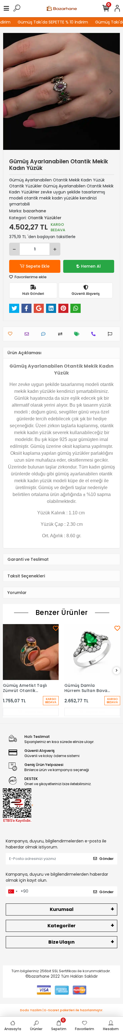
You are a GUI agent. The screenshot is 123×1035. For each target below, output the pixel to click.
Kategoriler (61, 925)
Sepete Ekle (37, 266)
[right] (117, 670)
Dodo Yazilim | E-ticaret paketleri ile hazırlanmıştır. (61, 1010)
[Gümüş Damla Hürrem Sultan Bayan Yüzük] (92, 652)
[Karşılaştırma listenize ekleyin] (62, 334)
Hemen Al (91, 266)
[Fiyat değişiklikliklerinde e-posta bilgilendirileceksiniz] (78, 334)
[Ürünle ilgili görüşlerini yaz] (45, 334)
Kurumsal (62, 909)
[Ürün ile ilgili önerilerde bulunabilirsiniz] (111, 334)
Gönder (106, 858)
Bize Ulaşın (61, 942)
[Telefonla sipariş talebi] (95, 334)
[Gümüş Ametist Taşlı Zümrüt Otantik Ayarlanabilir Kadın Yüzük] (31, 652)
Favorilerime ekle (30, 277)
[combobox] (12, 891)
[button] (12, 91)
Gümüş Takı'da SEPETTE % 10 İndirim (50, 22)
